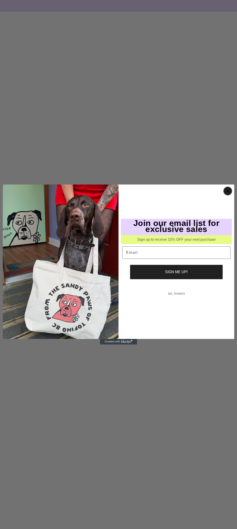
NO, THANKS (176, 293)
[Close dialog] (228, 191)
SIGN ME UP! (176, 272)
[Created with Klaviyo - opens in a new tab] (118, 341)
